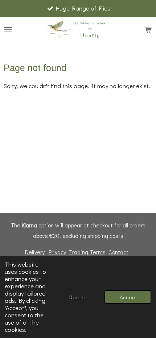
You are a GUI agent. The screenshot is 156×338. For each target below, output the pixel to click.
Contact (118, 252)
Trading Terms (87, 252)
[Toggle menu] (8, 29)
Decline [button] (77, 297)
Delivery (35, 252)
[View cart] (148, 29)
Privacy (57, 252)
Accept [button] (128, 297)
